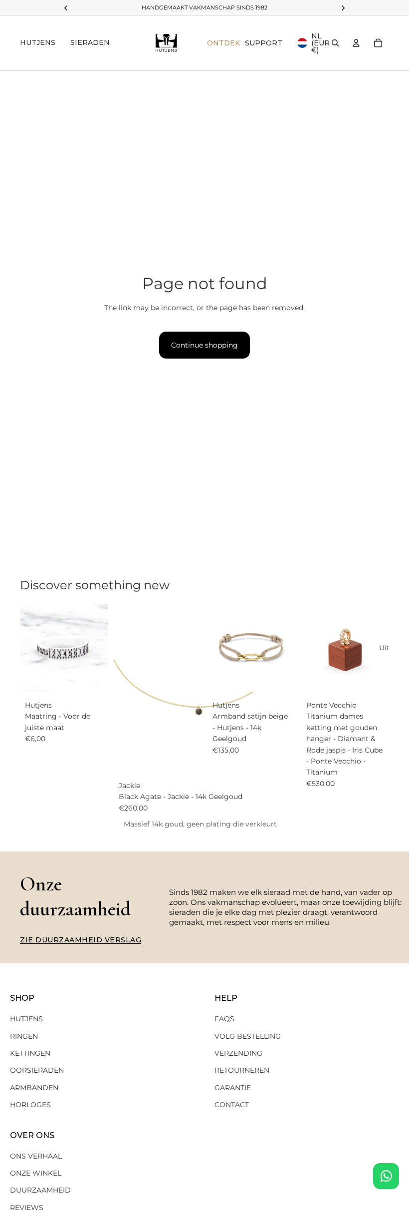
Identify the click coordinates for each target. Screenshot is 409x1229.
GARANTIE (232, 1087)
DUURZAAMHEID (40, 1190)
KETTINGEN (30, 1053)
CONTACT (231, 1104)
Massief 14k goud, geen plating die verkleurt (200, 823)
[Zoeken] (335, 43)
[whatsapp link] (386, 1176)
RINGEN (24, 1036)
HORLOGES (30, 1104)
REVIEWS (26, 1207)
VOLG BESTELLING (247, 1036)
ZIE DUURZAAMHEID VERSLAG (80, 939)
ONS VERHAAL (36, 1156)
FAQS (224, 1018)
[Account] (356, 43)
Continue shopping (204, 345)
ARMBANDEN (34, 1087)
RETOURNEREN (241, 1070)
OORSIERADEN (37, 1070)
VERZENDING (238, 1053)
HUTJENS (26, 1018)
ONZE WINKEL (35, 1173)
